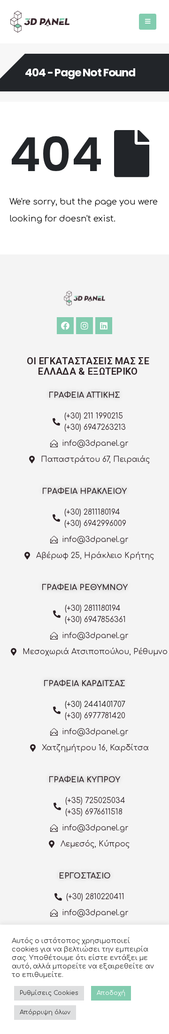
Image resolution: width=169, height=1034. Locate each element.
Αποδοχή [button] (111, 993)
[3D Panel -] (39, 21)
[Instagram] (84, 325)
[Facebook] (65, 325)
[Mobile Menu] (147, 22)
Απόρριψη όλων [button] (45, 1012)
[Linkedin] (103, 325)
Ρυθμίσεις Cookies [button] (49, 993)
